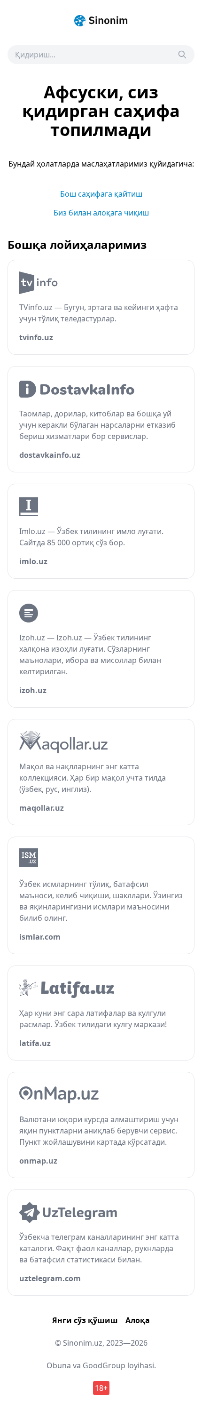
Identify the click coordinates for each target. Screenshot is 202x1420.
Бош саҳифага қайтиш (101, 194)
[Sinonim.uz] (101, 20)
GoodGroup (104, 1365)
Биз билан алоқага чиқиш (101, 212)
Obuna (59, 1365)
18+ (101, 1388)
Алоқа (137, 1320)
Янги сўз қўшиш (85, 1320)
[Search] (182, 54)
